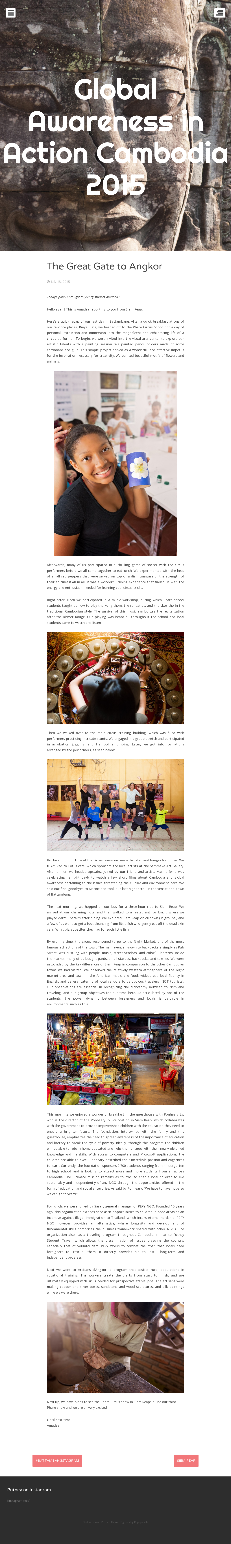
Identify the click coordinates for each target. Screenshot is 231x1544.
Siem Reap (186, 1461)
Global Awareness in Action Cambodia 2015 (115, 136)
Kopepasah (141, 1522)
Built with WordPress (95, 1522)
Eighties (125, 1522)
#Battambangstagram (57, 1461)
